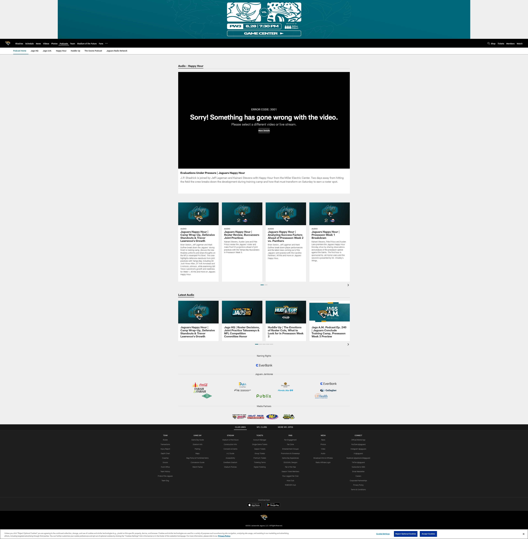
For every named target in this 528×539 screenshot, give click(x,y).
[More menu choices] (106, 43)
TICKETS (259, 435)
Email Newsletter (358, 471)
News (323, 440)
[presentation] (349, 285)
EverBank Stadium (230, 462)
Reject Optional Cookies (405, 534)
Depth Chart (165, 453)
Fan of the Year (290, 467)
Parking (197, 449)
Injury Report (165, 449)
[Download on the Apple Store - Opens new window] (254, 505)
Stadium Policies (230, 467)
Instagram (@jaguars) (358, 449)
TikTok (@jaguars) (358, 462)
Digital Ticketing (260, 467)
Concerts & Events (230, 449)
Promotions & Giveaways (290, 453)
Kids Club (290, 480)
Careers (358, 476)
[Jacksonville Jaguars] (264, 517)
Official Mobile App (358, 440)
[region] (264, 534)
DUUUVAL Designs (290, 462)
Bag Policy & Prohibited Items (197, 458)
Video (323, 449)
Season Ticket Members (290, 471)
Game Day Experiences (290, 458)
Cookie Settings (383, 534)
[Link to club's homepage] (7, 43)
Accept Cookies (428, 534)
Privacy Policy (358, 485)
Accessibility (230, 458)
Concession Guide (197, 462)
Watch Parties (198, 467)
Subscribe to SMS (358, 467)
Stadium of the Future (230, 440)
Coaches (165, 458)
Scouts (165, 462)
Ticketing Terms (260, 462)
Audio (323, 453)
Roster (165, 440)
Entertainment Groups (290, 449)
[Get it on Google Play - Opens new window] (273, 506)
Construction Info (230, 444)
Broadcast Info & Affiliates (323, 458)
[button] (264, 130)
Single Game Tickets (259, 444)
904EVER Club (290, 485)
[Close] (524, 534)
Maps (198, 453)
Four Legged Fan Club (290, 476)
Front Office (165, 467)
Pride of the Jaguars (165, 476)
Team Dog (165, 480)
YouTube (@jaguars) (358, 444)
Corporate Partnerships (358, 480)
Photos (323, 444)
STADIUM (230, 435)
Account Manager (259, 440)
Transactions (165, 444)
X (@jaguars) (358, 453)
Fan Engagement (290, 440)
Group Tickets (260, 453)
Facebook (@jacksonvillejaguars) (358, 458)
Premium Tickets (260, 458)
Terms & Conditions (358, 489)
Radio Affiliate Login (323, 462)
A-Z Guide (230, 453)
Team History (165, 471)
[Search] (489, 43)
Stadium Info (197, 444)
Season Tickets (259, 449)
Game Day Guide (197, 440)
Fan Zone (290, 444)
